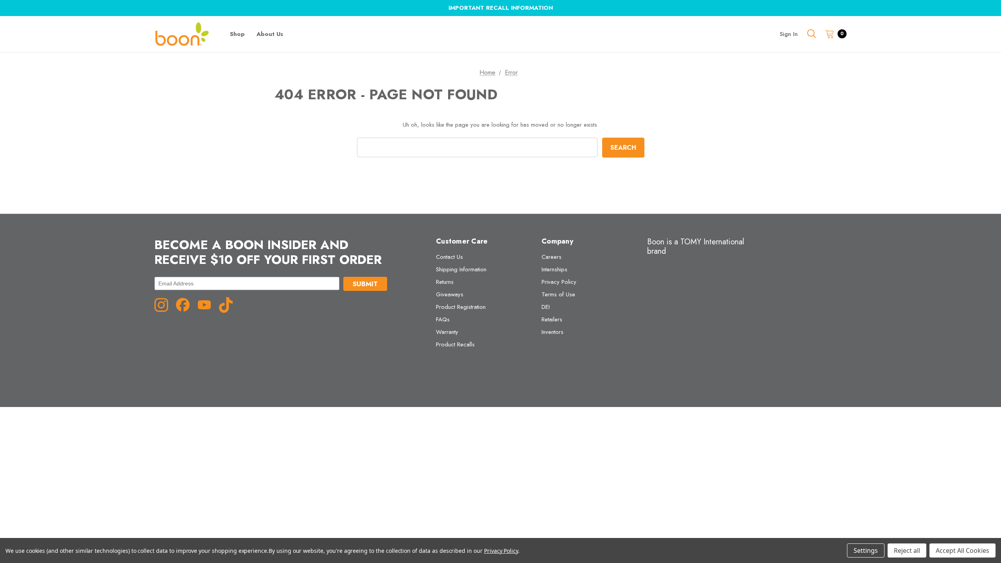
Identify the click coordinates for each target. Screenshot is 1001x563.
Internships (554, 269)
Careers (551, 257)
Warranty (447, 332)
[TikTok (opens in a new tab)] (229, 304)
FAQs (443, 319)
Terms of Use (558, 294)
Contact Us (449, 257)
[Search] (811, 33)
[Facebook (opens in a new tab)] (186, 304)
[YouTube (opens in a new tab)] (207, 304)
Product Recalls (455, 344)
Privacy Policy (559, 282)
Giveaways (449, 294)
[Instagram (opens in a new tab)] (164, 304)
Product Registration (461, 307)
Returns (445, 282)
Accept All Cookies (962, 550)
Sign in (789, 34)
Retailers (552, 319)
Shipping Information (461, 269)
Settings (866, 550)
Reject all (907, 550)
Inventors (552, 332)
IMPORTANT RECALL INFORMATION (500, 7)
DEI (546, 307)
